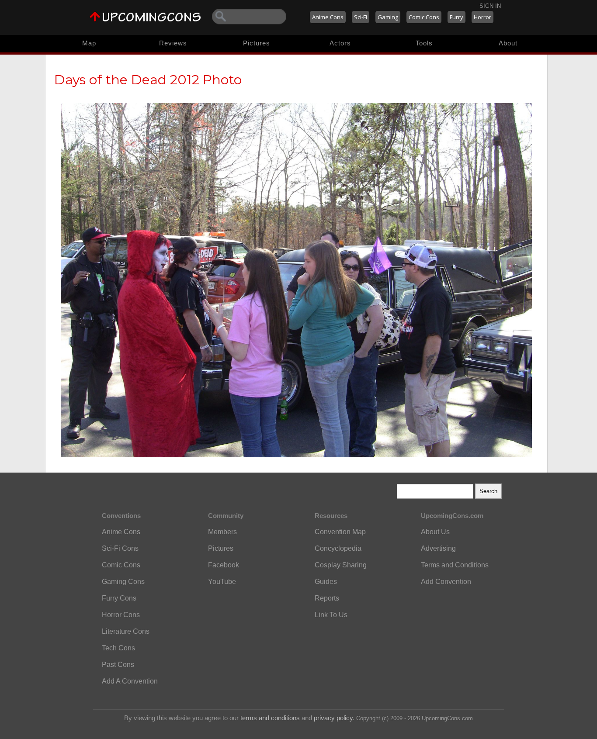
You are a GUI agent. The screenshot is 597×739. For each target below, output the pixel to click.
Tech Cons (118, 648)
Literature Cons (125, 631)
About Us (435, 531)
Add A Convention (130, 681)
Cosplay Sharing (341, 565)
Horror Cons (121, 614)
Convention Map (340, 531)
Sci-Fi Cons (120, 548)
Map (89, 43)
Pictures (256, 43)
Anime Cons (328, 17)
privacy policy (333, 718)
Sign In (490, 6)
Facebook (223, 565)
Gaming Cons (123, 581)
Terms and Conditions (455, 565)
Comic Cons (424, 17)
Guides (326, 581)
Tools (424, 43)
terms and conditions (270, 718)
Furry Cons (119, 598)
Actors (340, 43)
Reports (327, 598)
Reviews (173, 43)
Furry (456, 17)
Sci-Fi (360, 17)
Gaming (388, 17)
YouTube (222, 581)
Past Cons (118, 664)
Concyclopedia (338, 548)
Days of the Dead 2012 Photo (148, 80)
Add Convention (446, 581)
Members (222, 531)
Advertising (438, 548)
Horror (482, 17)
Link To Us (331, 614)
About (508, 43)
